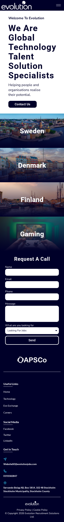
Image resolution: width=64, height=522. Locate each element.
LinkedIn (7, 440)
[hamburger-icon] (58, 5)
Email (8, 279)
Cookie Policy (40, 510)
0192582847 (10, 475)
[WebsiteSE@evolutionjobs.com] (5, 459)
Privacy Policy (24, 510)
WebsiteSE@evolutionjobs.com (20, 464)
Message (10, 303)
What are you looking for (19, 325)
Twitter (7, 434)
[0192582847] (5, 471)
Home (6, 391)
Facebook (8, 428)
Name (8, 267)
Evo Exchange (10, 405)
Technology (9, 398)
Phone (9, 291)
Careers (7, 412)
